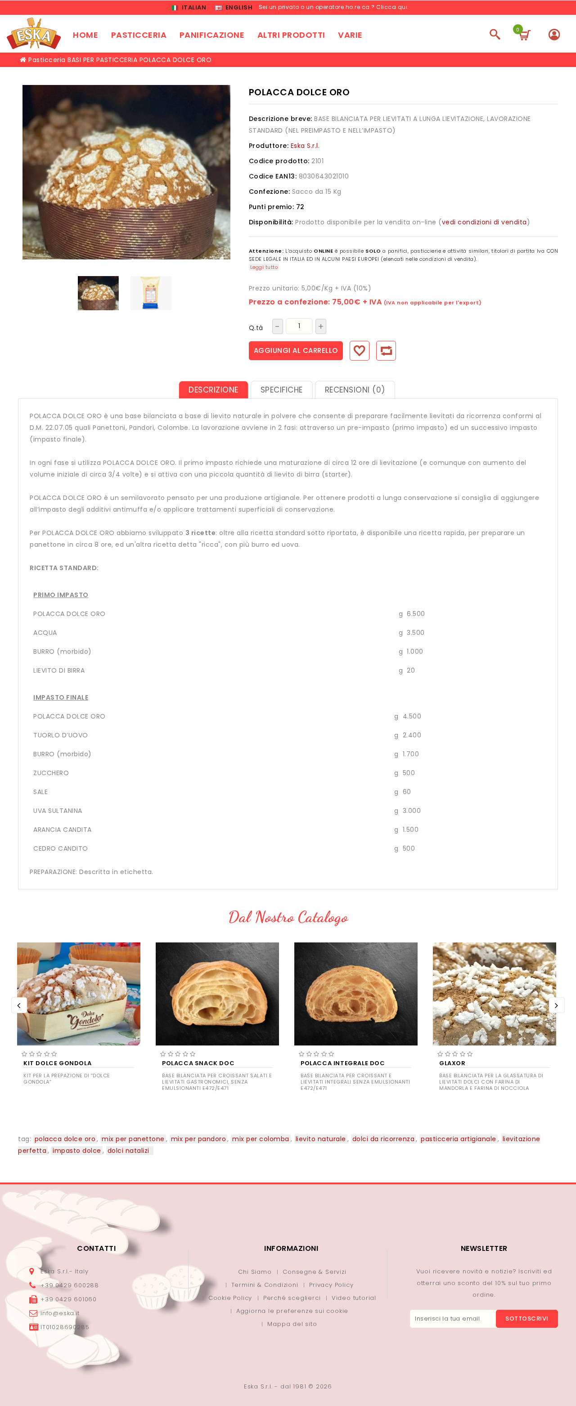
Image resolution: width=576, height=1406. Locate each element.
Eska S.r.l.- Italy (64, 1271)
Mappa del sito (292, 1324)
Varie (350, 34)
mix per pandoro (198, 1138)
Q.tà (256, 327)
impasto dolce (77, 1150)
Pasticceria (139, 34)
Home (85, 34)
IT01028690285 (64, 1327)
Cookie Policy (230, 1298)
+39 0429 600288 (69, 1285)
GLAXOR (452, 1063)
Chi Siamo (254, 1272)
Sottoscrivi (527, 1318)
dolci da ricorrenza (383, 1138)
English (238, 7)
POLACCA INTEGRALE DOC (343, 1063)
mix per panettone (133, 1138)
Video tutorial (354, 1298)
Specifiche (282, 389)
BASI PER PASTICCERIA (102, 59)
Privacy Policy (331, 1285)
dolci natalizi (128, 1150)
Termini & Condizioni (264, 1285)
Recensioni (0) (355, 389)
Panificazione (212, 34)
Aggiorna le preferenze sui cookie (292, 1311)
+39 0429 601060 (68, 1299)
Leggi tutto (264, 267)
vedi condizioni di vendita (484, 222)
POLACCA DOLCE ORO (176, 59)
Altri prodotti (291, 34)
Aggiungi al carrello (296, 350)
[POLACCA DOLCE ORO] (98, 293)
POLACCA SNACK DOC (198, 1063)
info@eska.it (60, 1313)
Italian (193, 7)
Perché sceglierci (292, 1298)
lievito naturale (321, 1138)
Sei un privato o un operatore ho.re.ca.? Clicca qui (333, 7)
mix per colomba (260, 1138)
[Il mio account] (554, 34)
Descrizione (213, 389)
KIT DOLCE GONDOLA (57, 1063)
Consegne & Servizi (314, 1272)
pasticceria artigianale (458, 1138)
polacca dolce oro (65, 1138)
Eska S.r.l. (305, 145)
